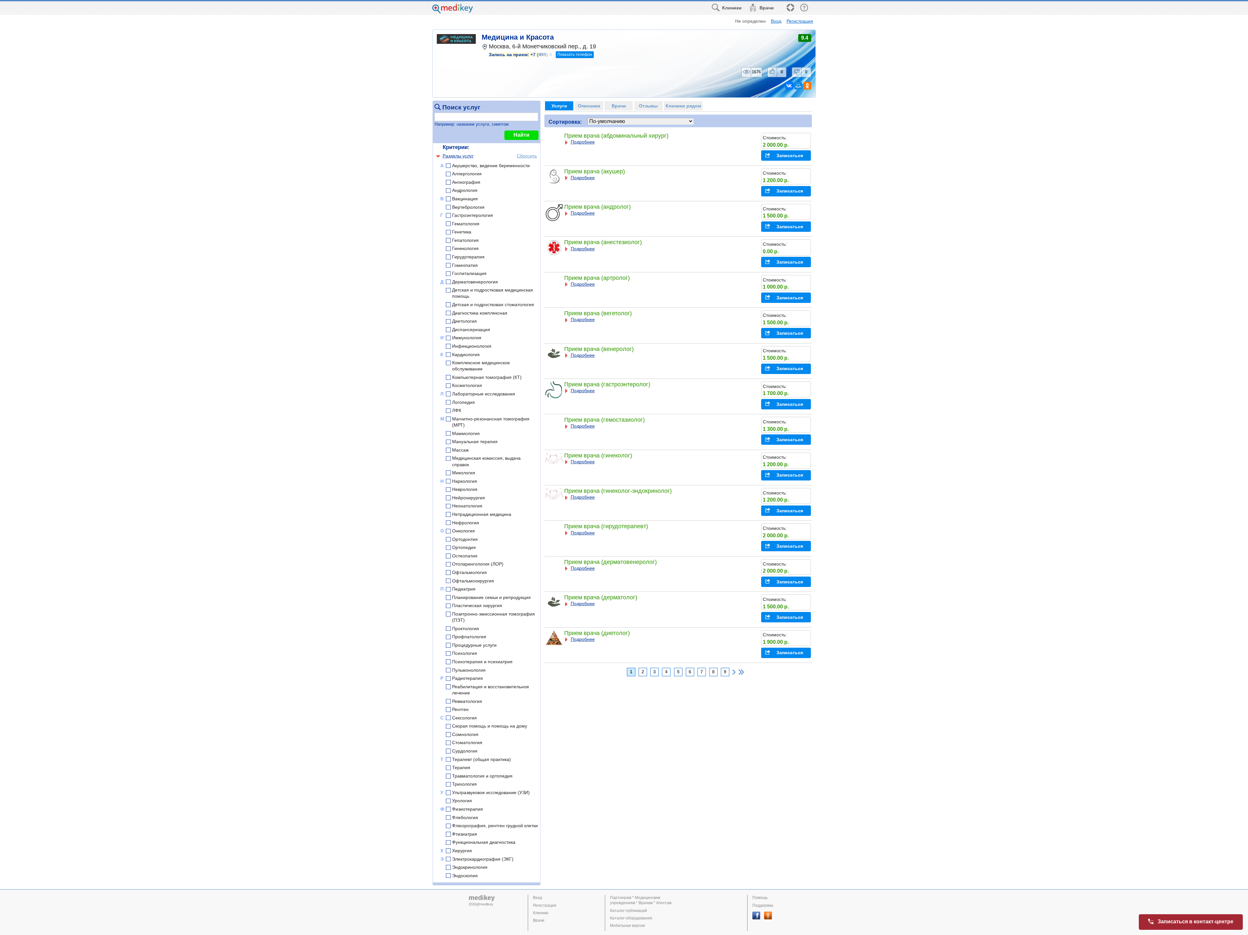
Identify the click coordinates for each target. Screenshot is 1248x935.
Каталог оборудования (631, 918)
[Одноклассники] (807, 86)
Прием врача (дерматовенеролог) (610, 562)
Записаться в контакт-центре (1195, 921)
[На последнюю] (741, 672)
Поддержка (762, 905)
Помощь (760, 897)
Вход (776, 21)
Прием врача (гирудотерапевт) (606, 526)
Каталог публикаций (628, 910)
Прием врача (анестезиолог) (603, 242)
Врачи (538, 920)
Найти (521, 135)
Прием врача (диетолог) (597, 633)
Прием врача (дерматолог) (600, 597)
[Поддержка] (790, 8)
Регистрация (799, 21)
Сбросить (527, 155)
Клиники (540, 913)
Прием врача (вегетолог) (598, 313)
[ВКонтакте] (789, 86)
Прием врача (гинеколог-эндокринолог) (618, 491)
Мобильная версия (627, 925)
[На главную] (452, 12)
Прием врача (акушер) (594, 171)
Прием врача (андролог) (597, 207)
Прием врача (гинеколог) (598, 455)
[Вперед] (734, 672)
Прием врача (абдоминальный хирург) (616, 135)
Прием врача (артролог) (597, 278)
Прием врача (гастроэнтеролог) (607, 384)
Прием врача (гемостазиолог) (604, 420)
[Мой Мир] (798, 86)
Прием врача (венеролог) (599, 349)
